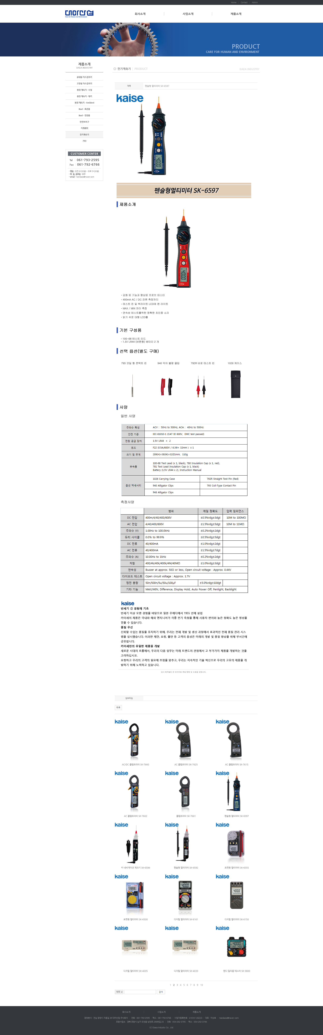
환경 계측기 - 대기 (84, 96)
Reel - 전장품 (84, 115)
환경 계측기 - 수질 (84, 90)
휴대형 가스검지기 (84, 77)
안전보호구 (84, 122)
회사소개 (140, 13)
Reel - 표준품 (84, 109)
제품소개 (236, 13)
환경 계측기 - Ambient (84, 102)
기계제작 (84, 128)
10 (201, 985)
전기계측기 (84, 134)
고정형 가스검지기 (84, 83)
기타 (84, 141)
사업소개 (188, 13)
